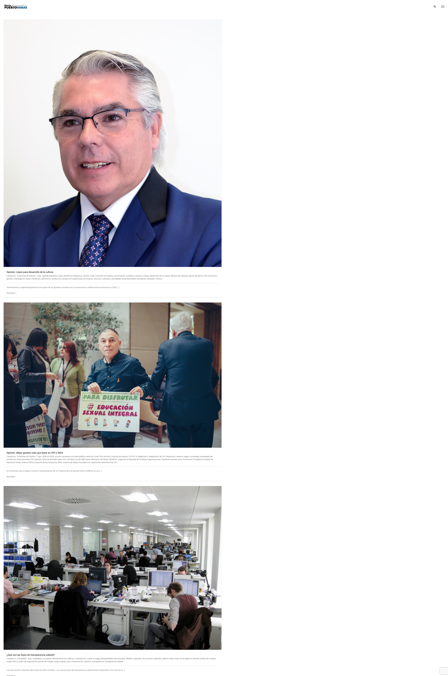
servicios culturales (102, 279)
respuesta (52, 462)
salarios (87, 661)
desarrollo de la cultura (160, 276)
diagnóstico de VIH (157, 456)
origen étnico (12, 661)
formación (212, 276)
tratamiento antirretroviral (102, 462)
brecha (107, 456)
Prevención (188, 459)
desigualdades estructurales (113, 658)
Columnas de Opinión (26, 276)
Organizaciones (154, 459)
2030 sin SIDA (48, 456)
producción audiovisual (72, 279)
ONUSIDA (112, 459)
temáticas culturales (146, 279)
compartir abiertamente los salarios (58, 658)
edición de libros (196, 276)
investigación (19, 279)
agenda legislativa (50, 276)
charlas (86, 276)
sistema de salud (70, 462)
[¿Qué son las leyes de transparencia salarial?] (113, 568)
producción (56, 279)
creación (138, 276)
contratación (80, 658)
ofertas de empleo (208, 658)
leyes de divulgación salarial (187, 658)
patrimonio (46, 279)
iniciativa (70, 459)
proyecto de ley (40, 462)
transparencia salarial (114, 661)
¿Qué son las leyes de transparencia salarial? (31, 654)
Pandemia (165, 459)
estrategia (195, 456)
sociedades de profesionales (123, 279)
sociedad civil (84, 462)
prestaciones (176, 459)
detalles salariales (134, 658)
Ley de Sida (80, 459)
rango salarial (60, 661)
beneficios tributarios (73, 276)
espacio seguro (183, 456)
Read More (11, 293)
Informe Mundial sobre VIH (54, 459)
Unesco (159, 279)
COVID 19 (133, 456)
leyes (28, 279)
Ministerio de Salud (99, 459)
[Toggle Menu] (442, 7)
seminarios (88, 279)
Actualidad (21, 658)
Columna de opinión (119, 456)
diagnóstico (143, 456)
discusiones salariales (152, 658)
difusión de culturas (179, 276)
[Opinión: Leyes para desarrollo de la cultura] (113, 143)
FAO (205, 276)
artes (60, 276)
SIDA (60, 462)
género (166, 658)
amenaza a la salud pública (74, 456)
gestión (10, 279)
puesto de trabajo (45, 661)
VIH (115, 462)
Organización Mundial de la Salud (132, 459)
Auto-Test (99, 456)
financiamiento (23, 459)
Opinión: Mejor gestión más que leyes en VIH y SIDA (35, 452)
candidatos (37, 658)
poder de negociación (28, 661)
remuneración (77, 661)
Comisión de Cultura (104, 276)
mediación (35, 279)
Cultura (146, 276)
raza (68, 661)
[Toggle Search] (435, 6)
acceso (58, 456)
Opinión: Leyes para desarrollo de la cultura (30, 272)
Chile (92, 276)
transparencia (98, 661)
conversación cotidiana (124, 276)
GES (32, 459)
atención (90, 456)
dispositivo (171, 456)
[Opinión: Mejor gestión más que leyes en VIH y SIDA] (113, 375)
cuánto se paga (93, 658)
